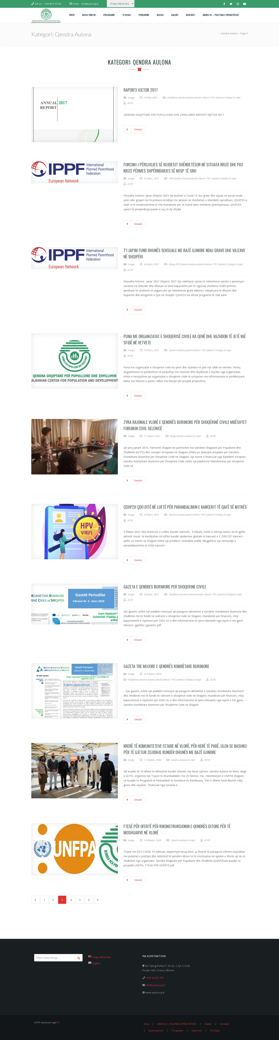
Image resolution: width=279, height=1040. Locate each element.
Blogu (172, 264)
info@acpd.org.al (90, 3)
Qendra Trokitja (224, 97)
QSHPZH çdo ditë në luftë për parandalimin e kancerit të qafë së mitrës (185, 507)
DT (58, 1022)
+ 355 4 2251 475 (154, 977)
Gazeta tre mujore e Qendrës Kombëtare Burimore (166, 666)
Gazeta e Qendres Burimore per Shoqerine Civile (165, 587)
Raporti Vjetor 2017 (141, 90)
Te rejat (236, 97)
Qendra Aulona (186, 97)
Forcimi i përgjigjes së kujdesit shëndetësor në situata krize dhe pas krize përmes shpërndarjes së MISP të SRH (183, 167)
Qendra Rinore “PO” (205, 97)
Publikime (172, 97)
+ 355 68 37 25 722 (52, 3)
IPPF (171, 178)
